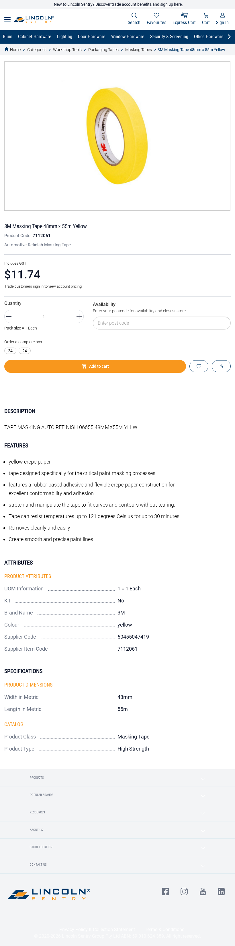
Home (15, 49)
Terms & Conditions (164, 929)
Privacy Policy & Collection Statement (97, 929)
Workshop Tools (67, 49)
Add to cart (99, 366)
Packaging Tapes (103, 49)
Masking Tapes (138, 49)
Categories (36, 49)
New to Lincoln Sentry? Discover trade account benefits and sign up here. (118, 4)
